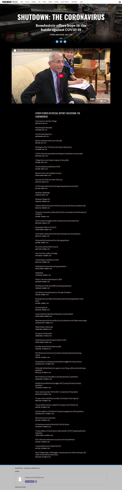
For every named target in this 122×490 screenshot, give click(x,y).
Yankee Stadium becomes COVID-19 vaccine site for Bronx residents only (60, 205)
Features (56, 2)
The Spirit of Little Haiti (43, 333)
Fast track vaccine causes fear (45, 418)
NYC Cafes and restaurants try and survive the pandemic (55, 439)
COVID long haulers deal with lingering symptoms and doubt (56, 186)
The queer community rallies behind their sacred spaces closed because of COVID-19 (60, 213)
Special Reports (65, 2)
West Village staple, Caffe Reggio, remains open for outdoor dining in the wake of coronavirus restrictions (60, 453)
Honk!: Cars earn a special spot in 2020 (48, 279)
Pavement (10, 2)
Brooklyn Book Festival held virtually (48, 346)
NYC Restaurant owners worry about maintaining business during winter (58, 354)
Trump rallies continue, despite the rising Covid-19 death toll (56, 405)
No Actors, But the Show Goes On (46, 247)
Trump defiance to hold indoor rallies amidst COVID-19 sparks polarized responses (60, 432)
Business (34, 2)
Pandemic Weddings (42, 192)
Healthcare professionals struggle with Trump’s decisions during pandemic (58, 384)
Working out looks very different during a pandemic (53, 286)
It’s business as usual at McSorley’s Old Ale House (52, 424)
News (22, 2)
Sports (44, 2)
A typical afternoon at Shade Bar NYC (48, 446)
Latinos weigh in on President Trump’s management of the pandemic (59, 411)
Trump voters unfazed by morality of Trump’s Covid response (57, 398)
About (81, 2)
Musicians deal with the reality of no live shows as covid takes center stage (61, 320)
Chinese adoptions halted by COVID (47, 166)
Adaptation (39, 273)
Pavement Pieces (27, 468)
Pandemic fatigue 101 (42, 199)
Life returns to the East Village (46, 121)
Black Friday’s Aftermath (44, 327)
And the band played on (43, 134)
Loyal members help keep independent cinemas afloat (54, 314)
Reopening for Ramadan (43, 127)
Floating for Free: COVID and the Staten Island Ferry (53, 147)
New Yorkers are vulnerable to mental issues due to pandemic (56, 377)
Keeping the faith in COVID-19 (45, 227)
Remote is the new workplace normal (48, 173)
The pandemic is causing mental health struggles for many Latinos (58, 361)
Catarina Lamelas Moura (57, 35)
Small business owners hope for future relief (50, 340)
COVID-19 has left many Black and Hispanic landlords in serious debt (59, 153)
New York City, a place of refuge (46, 253)
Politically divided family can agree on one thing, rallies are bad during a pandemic (60, 369)
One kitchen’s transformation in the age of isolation (53, 292)
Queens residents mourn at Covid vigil (48, 140)
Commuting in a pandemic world (47, 260)
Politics (27, 2)
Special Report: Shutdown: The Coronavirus (57, 114)
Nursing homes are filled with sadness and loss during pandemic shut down (59, 300)
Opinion (50, 2)
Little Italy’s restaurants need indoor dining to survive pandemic (58, 234)
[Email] (36, 481)
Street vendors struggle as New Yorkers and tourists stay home (57, 221)
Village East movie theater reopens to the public (52, 160)
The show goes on (41, 307)
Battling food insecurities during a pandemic (51, 266)
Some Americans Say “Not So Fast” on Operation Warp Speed (56, 392)
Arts (39, 2)
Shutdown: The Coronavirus (61, 17)
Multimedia (74, 2)
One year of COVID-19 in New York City (48, 179)
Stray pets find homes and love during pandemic (52, 240)
